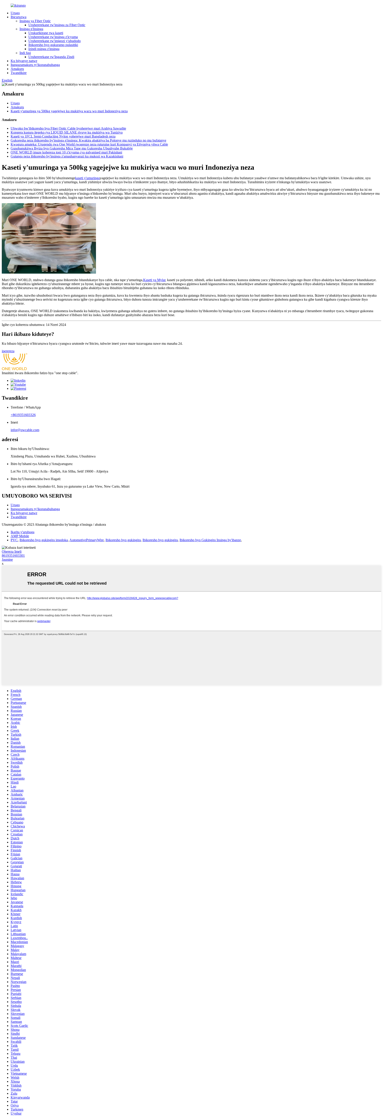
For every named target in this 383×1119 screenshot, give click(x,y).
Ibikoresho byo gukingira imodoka (44, 540)
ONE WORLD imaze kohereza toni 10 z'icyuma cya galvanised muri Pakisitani (66, 152)
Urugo (15, 13)
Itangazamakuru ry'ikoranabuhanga (35, 65)
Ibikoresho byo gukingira (123, 540)
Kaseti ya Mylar (154, 280)
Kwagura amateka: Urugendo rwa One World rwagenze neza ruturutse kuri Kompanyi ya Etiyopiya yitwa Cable (89, 144)
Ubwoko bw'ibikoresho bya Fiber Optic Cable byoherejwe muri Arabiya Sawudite (68, 128)
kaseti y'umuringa (87, 178)
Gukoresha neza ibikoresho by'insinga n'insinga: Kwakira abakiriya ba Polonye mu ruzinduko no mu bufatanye (88, 140)
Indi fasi (25, 53)
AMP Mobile (20, 536)
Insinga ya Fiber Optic (35, 21)
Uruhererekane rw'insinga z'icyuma (53, 37)
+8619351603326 (23, 415)
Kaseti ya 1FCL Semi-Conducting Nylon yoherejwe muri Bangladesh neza (63, 136)
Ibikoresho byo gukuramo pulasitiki (53, 45)
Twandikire (19, 73)
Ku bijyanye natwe (24, 61)
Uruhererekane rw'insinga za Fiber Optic (56, 25)
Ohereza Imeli (11, 551)
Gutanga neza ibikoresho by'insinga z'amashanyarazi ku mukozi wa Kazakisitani (67, 156)
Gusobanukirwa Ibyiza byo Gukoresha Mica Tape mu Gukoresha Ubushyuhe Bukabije (72, 148)
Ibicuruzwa (18, 17)
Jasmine (7, 559)
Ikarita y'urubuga (22, 532)
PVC (14, 540)
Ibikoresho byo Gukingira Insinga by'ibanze (210, 540)
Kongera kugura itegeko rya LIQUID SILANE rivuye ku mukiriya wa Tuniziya (67, 132)
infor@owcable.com (25, 430)
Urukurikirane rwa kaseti (45, 33)
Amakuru (17, 69)
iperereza (8, 351)
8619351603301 (13, 555)
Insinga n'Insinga (31, 29)
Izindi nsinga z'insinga (43, 49)
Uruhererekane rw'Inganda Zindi (51, 57)
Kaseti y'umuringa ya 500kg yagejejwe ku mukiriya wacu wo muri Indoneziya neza (69, 111)
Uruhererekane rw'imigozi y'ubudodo (54, 41)
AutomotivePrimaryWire (86, 540)
